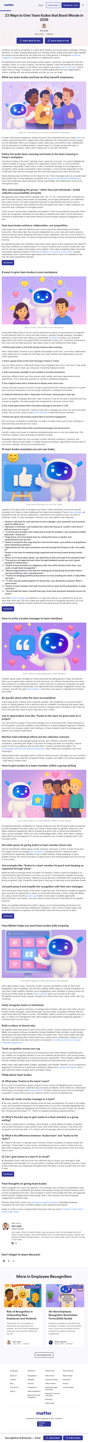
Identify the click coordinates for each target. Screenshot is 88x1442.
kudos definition (36, 1090)
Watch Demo (67, 1376)
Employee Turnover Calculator (52, 1394)
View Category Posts (44, 1355)
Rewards (31, 1379)
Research (48, 1399)
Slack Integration (34, 1391)
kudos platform (33, 689)
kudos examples (75, 512)
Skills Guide (49, 1403)
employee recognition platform (44, 1202)
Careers (13, 1379)
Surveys (31, 1383)
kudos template (40, 412)
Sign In (12, 1391)
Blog (11, 1383)
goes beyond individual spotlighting (63, 178)
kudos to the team (68, 67)
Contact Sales (42, 1424)
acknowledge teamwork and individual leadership (23, 749)
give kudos (53, 338)
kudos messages (18, 598)
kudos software (41, 994)
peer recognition (37, 852)
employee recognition (68, 1067)
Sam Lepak (17, 1342)
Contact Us (14, 1387)
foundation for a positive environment (56, 252)
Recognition (32, 1376)
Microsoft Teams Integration (34, 1396)
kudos (78, 138)
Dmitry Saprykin (61, 1342)
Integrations (32, 1387)
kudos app (32, 896)
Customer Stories (51, 1379)
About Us (13, 1376)
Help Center (49, 1376)
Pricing (65, 1383)
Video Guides (50, 1383)
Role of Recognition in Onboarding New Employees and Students (21, 1315)
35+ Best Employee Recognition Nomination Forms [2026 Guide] (63, 1315)
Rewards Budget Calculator (51, 1388)
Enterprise (67, 1379)
